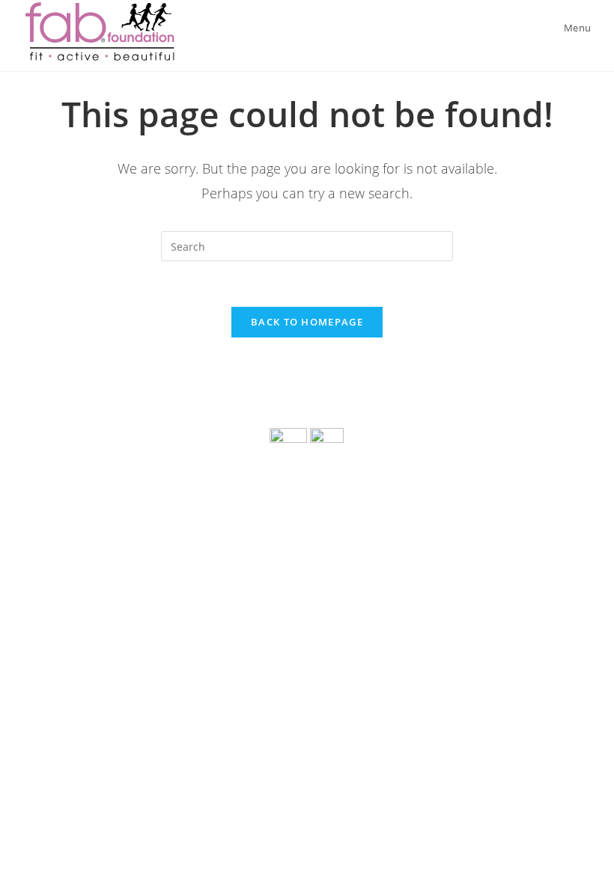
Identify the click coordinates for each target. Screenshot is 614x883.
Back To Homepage (307, 322)
